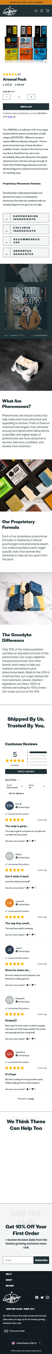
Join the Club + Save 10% (20, 1308)
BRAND (10, 1285)
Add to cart (26, 106)
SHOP (9, 1279)
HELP (9, 1273)
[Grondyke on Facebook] (36, 1297)
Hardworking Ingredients (25, 217)
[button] (12, 74)
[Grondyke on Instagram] (47, 1297)
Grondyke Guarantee (23, 252)
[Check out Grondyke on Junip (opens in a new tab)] (31, 1098)
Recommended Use (27, 241)
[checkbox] (15, 793)
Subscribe (41, 1260)
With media (16, 793)
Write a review (26, 771)
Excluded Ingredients (24, 229)
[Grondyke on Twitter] (42, 1297)
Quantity (9, 92)
